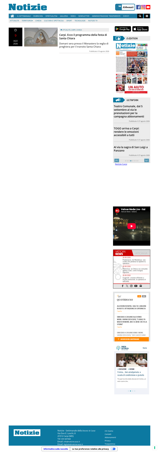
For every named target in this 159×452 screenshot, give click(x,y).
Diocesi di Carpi (88, 430)
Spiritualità (50, 16)
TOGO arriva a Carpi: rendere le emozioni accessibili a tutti (126, 132)
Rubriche (37, 16)
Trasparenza (110, 444)
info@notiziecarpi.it (72, 441)
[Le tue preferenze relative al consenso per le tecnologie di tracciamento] (154, 447)
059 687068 (66, 439)
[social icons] (122, 285)
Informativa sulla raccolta (56, 449)
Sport (69, 20)
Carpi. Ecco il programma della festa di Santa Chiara (83, 36)
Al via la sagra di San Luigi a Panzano (131, 148)
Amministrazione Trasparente (106, 16)
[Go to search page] (140, 16)
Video (73, 16)
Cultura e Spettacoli (54, 20)
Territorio (27, 20)
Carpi (73, 30)
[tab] (122, 253)
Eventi (126, 16)
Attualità (14, 20)
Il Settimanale (24, 16)
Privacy (108, 440)
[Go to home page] (12, 16)
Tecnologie (80, 20)
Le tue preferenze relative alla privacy (90, 449)
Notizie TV (92, 20)
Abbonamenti (110, 437)
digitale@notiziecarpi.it (73, 444)
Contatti (108, 434)
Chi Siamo (109, 431)
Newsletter (83, 16)
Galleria (64, 16)
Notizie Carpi (121, 164)
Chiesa (38, 20)
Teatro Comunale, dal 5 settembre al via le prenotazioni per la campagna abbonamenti (129, 111)
